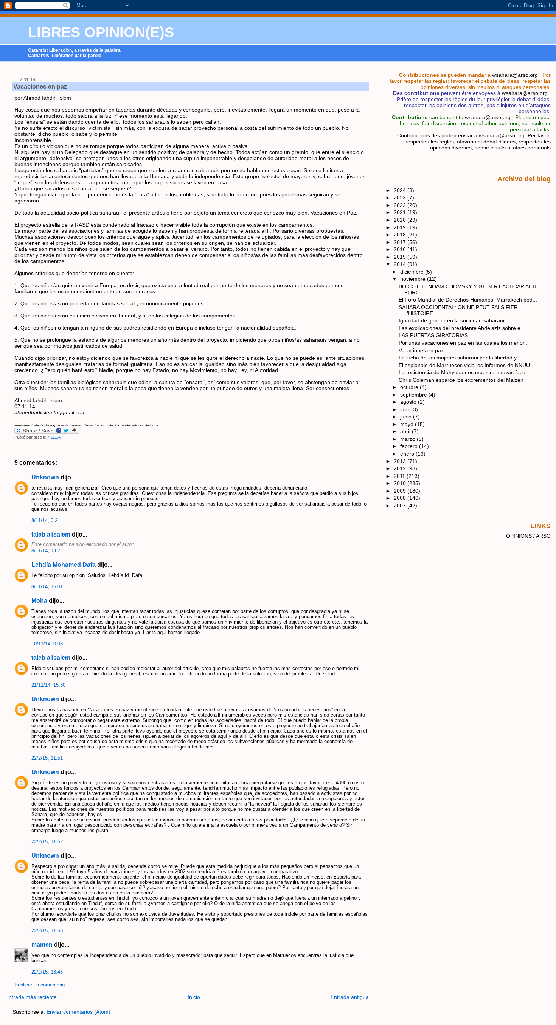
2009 (400, 491)
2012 (400, 468)
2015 (400, 257)
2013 (400, 461)
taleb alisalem (50, 534)
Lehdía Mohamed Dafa (63, 564)
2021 (400, 212)
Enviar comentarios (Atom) (78, 1012)
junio (406, 417)
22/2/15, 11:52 (47, 842)
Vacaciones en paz (40, 86)
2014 (400, 264)
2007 (400, 505)
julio (405, 409)
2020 (400, 220)
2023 (400, 197)
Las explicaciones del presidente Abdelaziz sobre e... (462, 328)
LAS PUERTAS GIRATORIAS (433, 335)
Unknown (45, 477)
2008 (400, 498)
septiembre (414, 395)
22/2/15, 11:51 (47, 758)
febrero (409, 446)
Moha (39, 600)
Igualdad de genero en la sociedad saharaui (451, 320)
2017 (400, 242)
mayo (407, 424)
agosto (409, 402)
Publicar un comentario (39, 985)
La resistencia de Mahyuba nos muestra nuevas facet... (465, 372)
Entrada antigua (350, 997)
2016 (400, 249)
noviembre (413, 279)
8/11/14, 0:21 (45, 520)
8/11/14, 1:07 (45, 551)
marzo (408, 439)
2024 (400, 190)
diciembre (412, 272)
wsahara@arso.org (515, 75)
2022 (400, 205)
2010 (400, 483)
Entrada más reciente (31, 997)
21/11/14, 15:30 (48, 685)
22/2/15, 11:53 (47, 930)
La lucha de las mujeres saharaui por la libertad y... (460, 358)
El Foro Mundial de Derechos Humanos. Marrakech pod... (468, 300)
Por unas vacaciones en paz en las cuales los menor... (464, 343)
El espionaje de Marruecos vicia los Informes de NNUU (464, 365)
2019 (400, 227)
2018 (400, 235)
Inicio (194, 997)
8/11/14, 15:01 (47, 586)
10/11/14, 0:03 (47, 644)
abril (406, 431)
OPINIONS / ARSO (528, 536)
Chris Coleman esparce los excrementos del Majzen (461, 380)
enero (408, 454)
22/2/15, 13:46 (47, 972)
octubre (410, 387)
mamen (42, 944)
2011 (400, 476)
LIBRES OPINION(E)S (101, 32)
